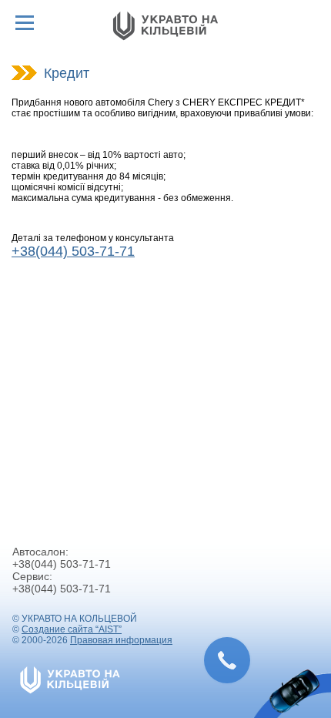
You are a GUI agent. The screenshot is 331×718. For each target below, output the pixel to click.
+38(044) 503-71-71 (73, 251)
